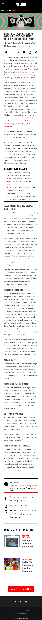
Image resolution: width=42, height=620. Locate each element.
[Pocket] (24, 52)
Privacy (21, 610)
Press (29, 610)
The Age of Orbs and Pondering (27, 543)
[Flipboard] (18, 52)
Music (3, 10)
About (13, 610)
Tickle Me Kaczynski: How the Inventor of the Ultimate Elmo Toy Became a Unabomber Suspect (29, 567)
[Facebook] (12, 52)
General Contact (21, 614)
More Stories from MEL (21, 589)
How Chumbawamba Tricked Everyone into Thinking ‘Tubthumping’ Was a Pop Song (21, 190)
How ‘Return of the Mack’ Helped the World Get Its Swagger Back (20, 181)
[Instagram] (36, 52)
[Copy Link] (30, 52)
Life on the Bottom (19, 505)
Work (8, 10)
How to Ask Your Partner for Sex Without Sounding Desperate (23, 514)
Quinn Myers (15, 10)
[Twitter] (6, 52)
